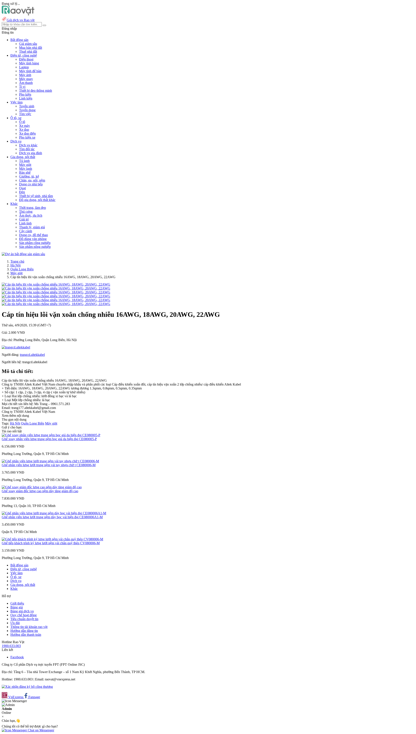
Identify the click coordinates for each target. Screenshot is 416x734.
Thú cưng (25, 211)
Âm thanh (26, 83)
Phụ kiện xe (27, 137)
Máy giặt (25, 165)
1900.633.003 (11, 646)
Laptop (24, 67)
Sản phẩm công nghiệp (34, 243)
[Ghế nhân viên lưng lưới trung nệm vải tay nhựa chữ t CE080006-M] (50, 461)
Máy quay (26, 79)
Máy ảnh (25, 75)
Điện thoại (26, 59)
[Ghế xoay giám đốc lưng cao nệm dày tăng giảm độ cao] (42, 487)
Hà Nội (15, 265)
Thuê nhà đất (28, 51)
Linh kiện (25, 98)
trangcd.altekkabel (32, 354)
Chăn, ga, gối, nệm (32, 180)
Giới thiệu (17, 603)
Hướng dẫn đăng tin (24, 631)
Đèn (22, 192)
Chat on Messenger (40, 730)
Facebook (17, 657)
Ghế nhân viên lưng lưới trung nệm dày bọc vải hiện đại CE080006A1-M (52, 517)
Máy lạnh (25, 168)
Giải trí (24, 219)
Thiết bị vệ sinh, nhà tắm (36, 196)
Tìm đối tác (27, 149)
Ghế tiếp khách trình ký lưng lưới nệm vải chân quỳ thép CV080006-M (51, 543)
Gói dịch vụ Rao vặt (20, 20)
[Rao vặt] (18, 14)
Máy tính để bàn (30, 71)
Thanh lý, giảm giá (32, 227)
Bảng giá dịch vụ (22, 611)
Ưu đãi (15, 623)
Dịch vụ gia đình (30, 153)
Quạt (22, 188)
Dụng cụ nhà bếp (31, 184)
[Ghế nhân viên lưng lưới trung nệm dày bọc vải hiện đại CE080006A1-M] (54, 513)
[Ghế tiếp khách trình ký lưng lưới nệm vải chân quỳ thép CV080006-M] (52, 539)
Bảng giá (16, 607)
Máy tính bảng (29, 63)
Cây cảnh (25, 231)
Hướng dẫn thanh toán (25, 634)
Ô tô (22, 122)
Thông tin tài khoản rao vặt (28, 627)
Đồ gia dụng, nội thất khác (37, 200)
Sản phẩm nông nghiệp (35, 246)
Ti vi (22, 86)
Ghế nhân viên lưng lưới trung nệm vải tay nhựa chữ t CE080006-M (49, 465)
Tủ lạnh (24, 161)
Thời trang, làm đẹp (32, 207)
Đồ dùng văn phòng (33, 239)
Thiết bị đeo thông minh (35, 90)
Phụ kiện (25, 94)
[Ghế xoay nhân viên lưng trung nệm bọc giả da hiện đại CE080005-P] (51, 435)
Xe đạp (24, 129)
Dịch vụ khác (28, 145)
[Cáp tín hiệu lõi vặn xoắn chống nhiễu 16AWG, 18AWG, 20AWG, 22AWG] (56, 284)
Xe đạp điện (27, 133)
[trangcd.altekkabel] (16, 347)
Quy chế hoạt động (23, 615)
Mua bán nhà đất (30, 47)
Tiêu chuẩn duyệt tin (24, 619)
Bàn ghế (25, 172)
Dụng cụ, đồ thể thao (33, 235)
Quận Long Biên (22, 269)
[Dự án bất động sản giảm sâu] (23, 254)
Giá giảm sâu (28, 44)
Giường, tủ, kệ (29, 176)
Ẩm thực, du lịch (30, 215)
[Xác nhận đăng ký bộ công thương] (27, 686)
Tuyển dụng (27, 110)
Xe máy (24, 126)
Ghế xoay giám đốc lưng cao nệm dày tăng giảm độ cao (40, 491)
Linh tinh (25, 223)
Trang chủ (17, 261)
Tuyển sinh (26, 106)
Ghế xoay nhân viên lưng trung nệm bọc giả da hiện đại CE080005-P (49, 439)
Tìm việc (25, 114)
